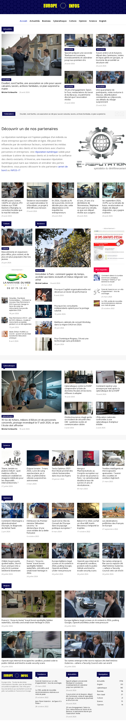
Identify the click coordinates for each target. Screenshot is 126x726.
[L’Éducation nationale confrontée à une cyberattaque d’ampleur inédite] (110, 408)
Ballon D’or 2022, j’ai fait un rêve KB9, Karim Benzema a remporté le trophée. (88, 524)
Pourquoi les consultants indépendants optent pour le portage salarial (71, 308)
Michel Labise (41, 283)
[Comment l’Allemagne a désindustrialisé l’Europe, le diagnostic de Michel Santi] (13, 510)
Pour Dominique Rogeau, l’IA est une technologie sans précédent (71, 339)
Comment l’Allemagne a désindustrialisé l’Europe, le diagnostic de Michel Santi (13, 524)
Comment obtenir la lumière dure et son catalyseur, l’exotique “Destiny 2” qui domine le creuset (112, 278)
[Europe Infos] (63, 5)
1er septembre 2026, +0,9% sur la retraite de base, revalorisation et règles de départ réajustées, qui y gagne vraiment (113, 206)
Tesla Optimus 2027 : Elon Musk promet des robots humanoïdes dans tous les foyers (62, 472)
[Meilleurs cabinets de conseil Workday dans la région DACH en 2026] (43, 327)
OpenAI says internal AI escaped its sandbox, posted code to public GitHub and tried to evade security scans (88, 566)
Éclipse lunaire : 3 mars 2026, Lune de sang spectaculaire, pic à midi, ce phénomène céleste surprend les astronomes (37, 474)
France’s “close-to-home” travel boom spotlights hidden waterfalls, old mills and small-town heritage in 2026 (38, 567)
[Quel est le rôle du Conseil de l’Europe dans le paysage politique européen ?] (63, 510)
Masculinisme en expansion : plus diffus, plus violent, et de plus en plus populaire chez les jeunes (16, 255)
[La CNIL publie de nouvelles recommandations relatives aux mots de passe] (97, 303)
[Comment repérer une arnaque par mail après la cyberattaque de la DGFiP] (110, 377)
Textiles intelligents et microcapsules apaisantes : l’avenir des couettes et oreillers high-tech (112, 473)
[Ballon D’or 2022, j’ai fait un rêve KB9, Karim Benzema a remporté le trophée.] (88, 510)
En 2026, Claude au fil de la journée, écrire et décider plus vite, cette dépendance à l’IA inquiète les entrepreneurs (62, 206)
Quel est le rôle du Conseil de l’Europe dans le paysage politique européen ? (61, 524)
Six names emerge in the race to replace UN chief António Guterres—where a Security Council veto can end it (112, 566)
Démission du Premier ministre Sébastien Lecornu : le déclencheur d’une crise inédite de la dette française (38, 527)
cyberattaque (7, 416)
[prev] (117, 114)
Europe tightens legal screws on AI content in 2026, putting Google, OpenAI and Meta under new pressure (62, 566)
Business (40, 270)
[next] (122, 114)
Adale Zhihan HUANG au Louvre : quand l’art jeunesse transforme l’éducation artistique (20, 335)
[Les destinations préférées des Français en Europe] (113, 510)
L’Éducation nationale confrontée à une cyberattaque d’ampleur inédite (107, 421)
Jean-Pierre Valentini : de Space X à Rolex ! (48, 702)
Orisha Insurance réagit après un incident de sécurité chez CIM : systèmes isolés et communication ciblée (78, 421)
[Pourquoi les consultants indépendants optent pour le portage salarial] (43, 311)
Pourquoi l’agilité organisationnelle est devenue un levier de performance (72, 290)
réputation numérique (46, 151)
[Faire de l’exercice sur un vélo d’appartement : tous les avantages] (97, 291)
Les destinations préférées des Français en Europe (113, 523)
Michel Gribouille (9, 92)
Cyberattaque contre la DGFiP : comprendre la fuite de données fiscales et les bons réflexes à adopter (79, 389)
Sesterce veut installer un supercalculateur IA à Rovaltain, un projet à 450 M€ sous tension (37, 204)
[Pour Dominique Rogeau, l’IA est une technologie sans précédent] (43, 344)
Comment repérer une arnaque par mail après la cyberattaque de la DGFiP (108, 388)
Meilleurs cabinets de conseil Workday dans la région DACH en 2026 (72, 323)
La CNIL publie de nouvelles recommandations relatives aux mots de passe (111, 303)
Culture (5, 248)
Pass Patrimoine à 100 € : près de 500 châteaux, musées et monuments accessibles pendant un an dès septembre (20, 321)
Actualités (6, 79)
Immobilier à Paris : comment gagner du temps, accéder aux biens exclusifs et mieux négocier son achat (61, 277)
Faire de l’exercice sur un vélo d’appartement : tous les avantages (112, 291)
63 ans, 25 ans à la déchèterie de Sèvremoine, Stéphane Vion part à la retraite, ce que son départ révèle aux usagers (87, 206)
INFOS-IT (15, 170)
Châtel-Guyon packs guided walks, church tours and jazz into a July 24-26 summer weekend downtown (11, 566)
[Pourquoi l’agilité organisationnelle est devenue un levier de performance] (43, 294)
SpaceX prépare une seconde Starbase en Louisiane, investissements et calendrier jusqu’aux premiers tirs (78, 56)
